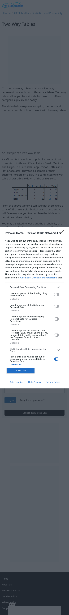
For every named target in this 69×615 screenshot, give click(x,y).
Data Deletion (16, 382)
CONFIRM (20, 370)
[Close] (63, 233)
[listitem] (34, 287)
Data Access (34, 382)
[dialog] (34, 307)
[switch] (56, 294)
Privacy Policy (53, 382)
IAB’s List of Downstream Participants (38, 277)
